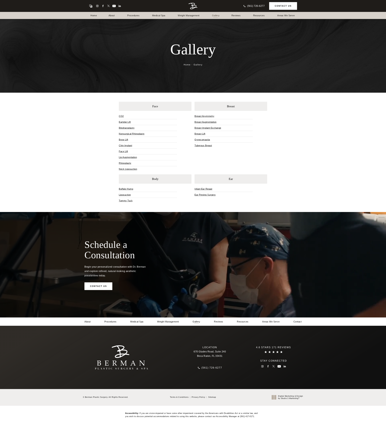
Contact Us (283, 6)
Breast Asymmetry (204, 116)
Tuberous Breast (203, 145)
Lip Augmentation (128, 157)
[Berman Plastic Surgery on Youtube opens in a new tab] (114, 6)
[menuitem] (97, 6)
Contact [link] (297, 321)
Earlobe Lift (125, 122)
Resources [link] (259, 15)
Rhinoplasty (125, 163)
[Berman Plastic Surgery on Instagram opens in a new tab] (97, 6)
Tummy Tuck (126, 200)
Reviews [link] (236, 15)
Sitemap (212, 397)
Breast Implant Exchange (208, 128)
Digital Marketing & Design (290, 397)
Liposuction (125, 194)
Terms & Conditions (179, 397)
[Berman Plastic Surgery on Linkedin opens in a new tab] (120, 6)
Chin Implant (125, 145)
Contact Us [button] (370, 420)
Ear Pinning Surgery (205, 194)
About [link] (112, 15)
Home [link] (93, 15)
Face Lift (123, 151)
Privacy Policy (198, 397)
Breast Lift (200, 133)
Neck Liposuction (128, 169)
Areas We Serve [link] (286, 15)
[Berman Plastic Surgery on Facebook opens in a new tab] (103, 6)
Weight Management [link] (188, 15)
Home (187, 64)
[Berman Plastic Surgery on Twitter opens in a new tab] (108, 6)
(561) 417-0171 (247, 416)
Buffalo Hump (126, 189)
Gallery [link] (216, 15)
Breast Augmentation (206, 122)
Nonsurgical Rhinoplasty (132, 133)
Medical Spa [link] (158, 15)
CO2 (121, 116)
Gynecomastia (202, 139)
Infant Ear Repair (203, 189)
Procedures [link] (133, 15)
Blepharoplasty (126, 128)
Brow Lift (123, 139)
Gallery (198, 64)
